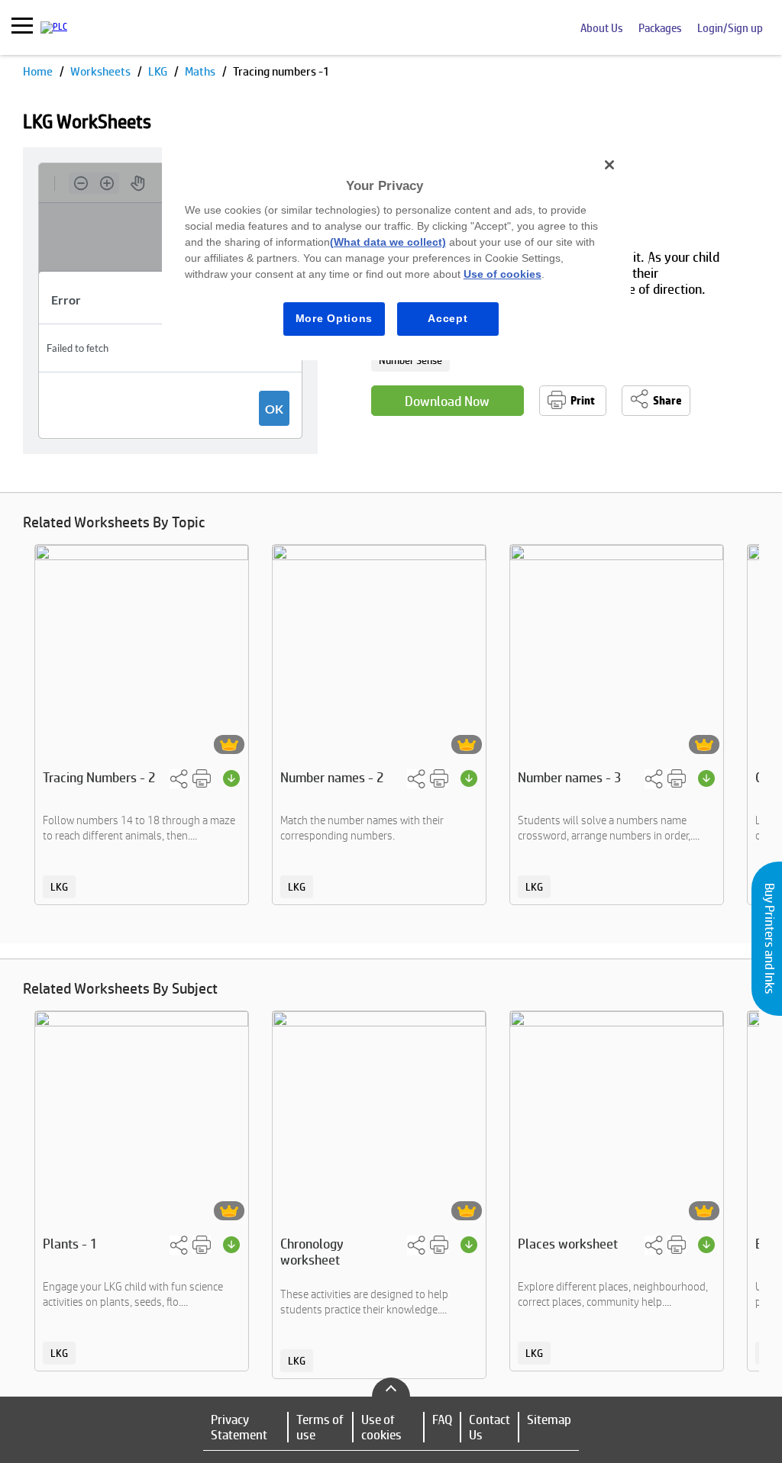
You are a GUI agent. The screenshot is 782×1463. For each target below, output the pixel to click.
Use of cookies (381, 1427)
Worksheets (101, 71)
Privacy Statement (239, 1427)
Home (39, 71)
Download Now (447, 401)
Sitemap (549, 1419)
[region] (396, 253)
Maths (201, 71)
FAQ (442, 1419)
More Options (334, 318)
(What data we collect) (388, 242)
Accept (447, 318)
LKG (159, 71)
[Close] (609, 165)
